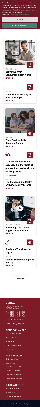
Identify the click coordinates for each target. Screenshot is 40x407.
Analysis (8, 137)
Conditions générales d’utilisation (20, 14)
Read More (9, 78)
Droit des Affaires (12, 359)
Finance (8, 91)
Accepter (20, 19)
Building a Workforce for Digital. (18, 251)
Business (8, 69)
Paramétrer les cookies (19, 25)
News (15, 69)
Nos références (11, 337)
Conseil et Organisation (14, 375)
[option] (20, 120)
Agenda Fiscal (11, 392)
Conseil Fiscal (10, 363)
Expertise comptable (13, 371)
